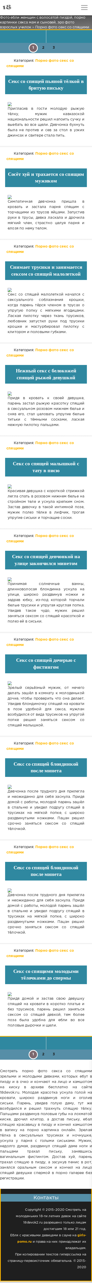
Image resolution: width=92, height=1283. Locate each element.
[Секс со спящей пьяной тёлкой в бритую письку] (46, 104)
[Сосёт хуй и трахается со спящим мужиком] (46, 197)
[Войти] (23, 7)
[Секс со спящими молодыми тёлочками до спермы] (46, 994)
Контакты (46, 1197)
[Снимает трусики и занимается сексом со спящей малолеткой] (46, 290)
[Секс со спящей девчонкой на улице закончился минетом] (46, 579)
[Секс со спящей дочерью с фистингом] (46, 683)
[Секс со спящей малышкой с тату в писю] (46, 486)
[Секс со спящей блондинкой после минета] (46, 787)
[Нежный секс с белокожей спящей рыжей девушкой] (46, 394)
